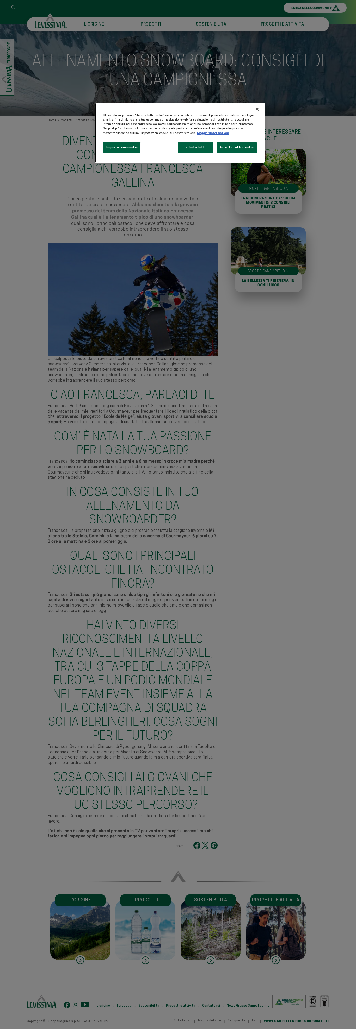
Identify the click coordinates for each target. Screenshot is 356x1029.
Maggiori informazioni (213, 133)
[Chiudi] (257, 109)
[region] (180, 132)
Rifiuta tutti (195, 147)
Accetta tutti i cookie (237, 147)
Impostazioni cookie (122, 147)
